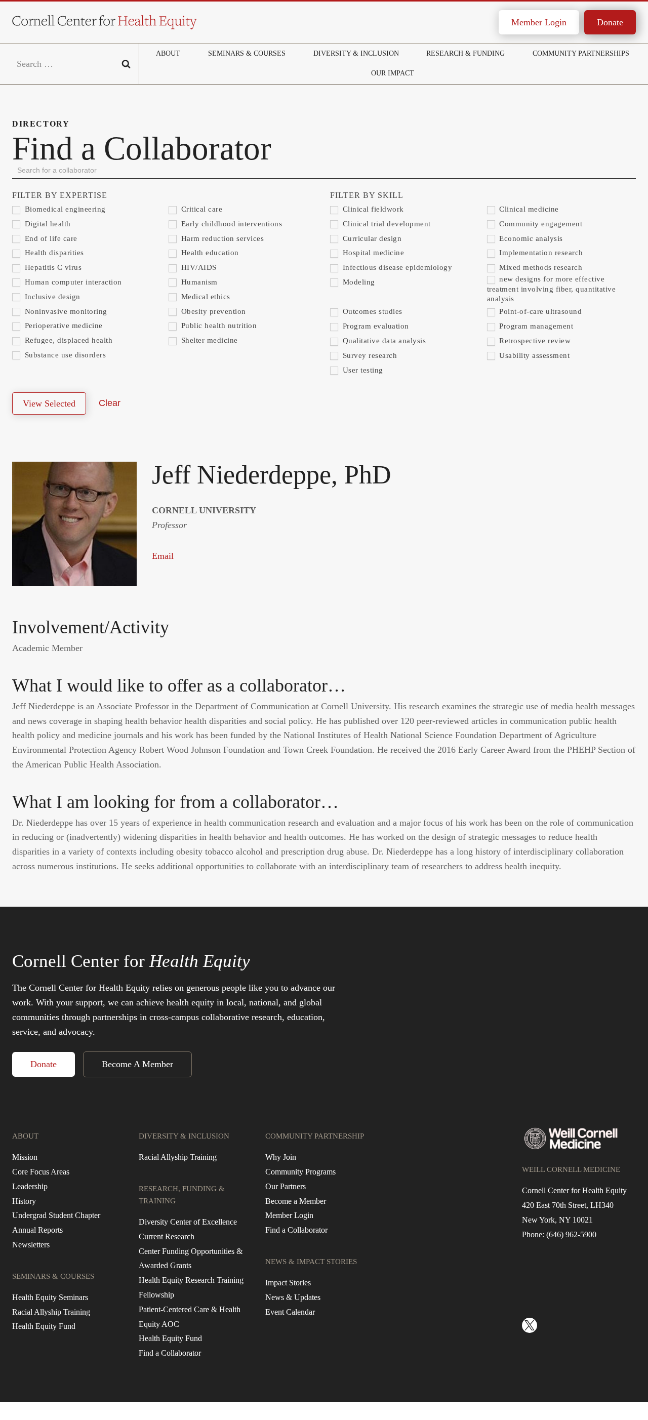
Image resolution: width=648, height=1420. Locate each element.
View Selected (49, 403)
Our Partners (285, 1186)
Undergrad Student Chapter (56, 1215)
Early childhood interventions (230, 224)
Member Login (538, 22)
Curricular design (370, 238)
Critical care (200, 209)
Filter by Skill (366, 195)
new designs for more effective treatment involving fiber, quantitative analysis (551, 289)
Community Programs (300, 1171)
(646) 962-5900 (571, 1234)
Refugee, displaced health (67, 340)
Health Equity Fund (43, 1326)
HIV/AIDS (198, 267)
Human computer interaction (72, 282)
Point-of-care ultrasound (539, 311)
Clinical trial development (385, 224)
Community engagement (540, 224)
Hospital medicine (372, 253)
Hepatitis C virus (52, 267)
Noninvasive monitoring (64, 311)
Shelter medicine (208, 340)
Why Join (280, 1157)
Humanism (198, 282)
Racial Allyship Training (51, 1312)
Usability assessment (533, 355)
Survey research (368, 355)
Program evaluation (374, 326)
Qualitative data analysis (383, 341)
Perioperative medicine (62, 325)
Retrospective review (534, 341)
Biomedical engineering (64, 209)
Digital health (46, 224)
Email (163, 556)
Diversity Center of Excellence (188, 1222)
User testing (361, 370)
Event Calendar (290, 1312)
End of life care (49, 238)
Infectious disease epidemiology (396, 267)
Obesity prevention (212, 311)
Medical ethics (204, 297)
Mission (24, 1157)
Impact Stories (288, 1282)
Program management (535, 326)
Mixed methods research (540, 267)
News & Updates (292, 1297)
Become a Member (295, 1201)
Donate (610, 22)
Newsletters (31, 1244)
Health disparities (53, 253)
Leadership (30, 1186)
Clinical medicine (528, 209)
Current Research (166, 1236)
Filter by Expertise (59, 195)
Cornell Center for (131, 961)
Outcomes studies (371, 311)
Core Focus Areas (40, 1171)
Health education (209, 253)
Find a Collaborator (170, 1353)
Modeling (357, 282)
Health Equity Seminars (50, 1297)
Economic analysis (530, 238)
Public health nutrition (218, 325)
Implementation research (540, 253)
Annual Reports (37, 1230)
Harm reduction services (221, 238)
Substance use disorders (64, 355)
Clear (109, 403)
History (24, 1201)
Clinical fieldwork (372, 209)
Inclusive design (51, 297)
